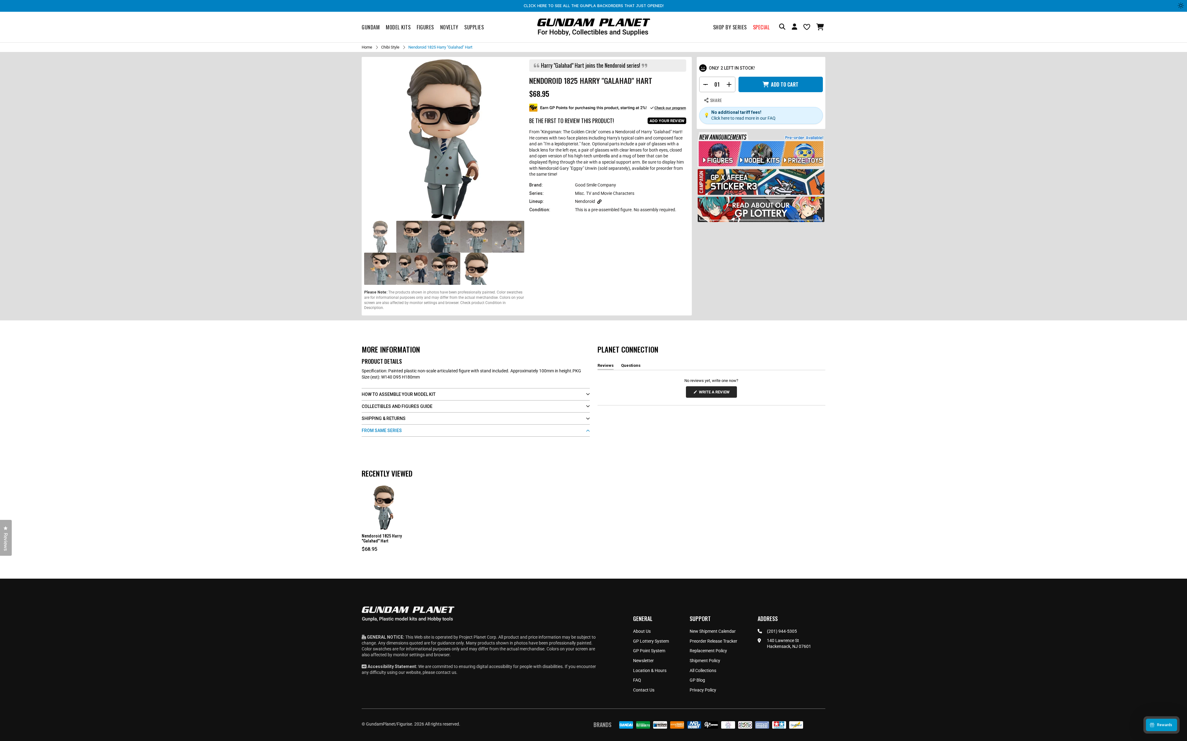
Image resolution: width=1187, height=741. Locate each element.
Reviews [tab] (606, 366)
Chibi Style (390, 47)
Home (367, 47)
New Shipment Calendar (713, 631)
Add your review (666, 120)
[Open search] (782, 27)
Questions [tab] (630, 366)
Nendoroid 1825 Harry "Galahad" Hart (382, 538)
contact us (446, 672)
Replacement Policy (708, 650)
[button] (820, 27)
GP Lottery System (651, 641)
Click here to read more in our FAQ (743, 118)
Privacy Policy (703, 689)
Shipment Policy (705, 660)
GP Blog (697, 680)
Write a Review (715, 393)
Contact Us (643, 689)
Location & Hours (649, 670)
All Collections (703, 670)
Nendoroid (585, 201)
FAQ (637, 680)
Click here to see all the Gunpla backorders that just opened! (594, 5)
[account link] (794, 28)
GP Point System (649, 650)
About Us (642, 631)
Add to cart (784, 84)
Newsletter (643, 660)
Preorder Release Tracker (713, 641)
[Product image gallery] (444, 139)
